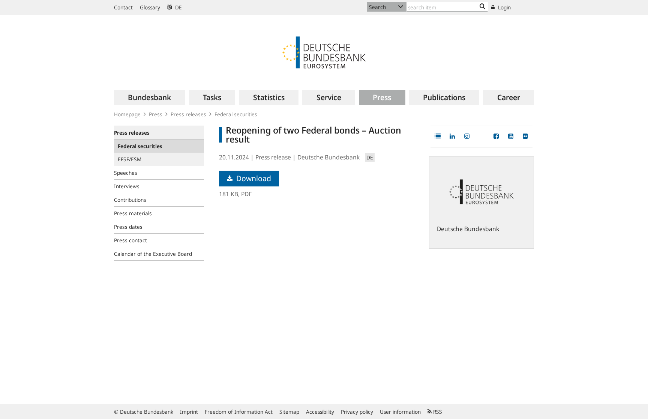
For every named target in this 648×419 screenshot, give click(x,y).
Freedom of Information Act (239, 411)
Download (252, 178)
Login (503, 7)
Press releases (188, 114)
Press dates (128, 226)
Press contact (130, 240)
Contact (123, 7)
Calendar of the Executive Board (153, 253)
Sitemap (289, 411)
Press (155, 114)
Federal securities (235, 114)
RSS (437, 411)
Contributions (130, 199)
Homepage (127, 114)
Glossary (150, 7)
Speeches (125, 172)
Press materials (133, 213)
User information (400, 411)
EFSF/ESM (129, 159)
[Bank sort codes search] (482, 6)
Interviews (127, 186)
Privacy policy (357, 411)
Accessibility (320, 411)
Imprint (189, 411)
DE (178, 7)
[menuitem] (149, 97)
